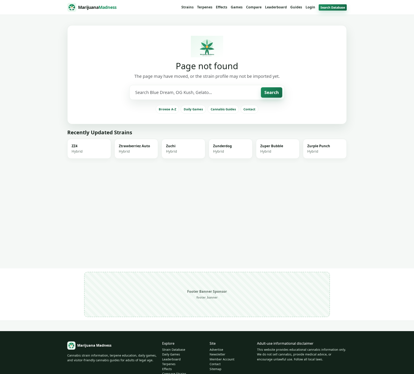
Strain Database (173, 349)
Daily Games (193, 109)
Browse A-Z (167, 109)
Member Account (222, 359)
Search (271, 92)
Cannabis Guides (223, 109)
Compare (254, 7)
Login (310, 7)
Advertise (216, 349)
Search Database (332, 7)
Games (237, 7)
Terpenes (204, 7)
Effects (221, 7)
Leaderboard (276, 7)
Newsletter (217, 354)
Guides (296, 7)
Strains (187, 7)
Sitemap (215, 369)
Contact (249, 109)
